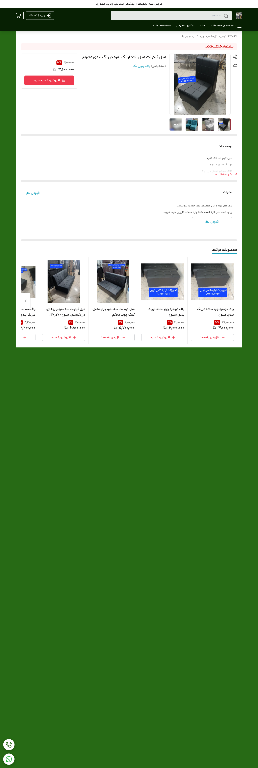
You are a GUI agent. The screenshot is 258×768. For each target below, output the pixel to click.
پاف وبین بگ (187, 36)
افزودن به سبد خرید (46, 80)
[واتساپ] (9, 759)
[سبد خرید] (18, 15)
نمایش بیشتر (228, 174)
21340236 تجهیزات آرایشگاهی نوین (218, 36)
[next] (25, 301)
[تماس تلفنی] (9, 744)
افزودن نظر (33, 193)
